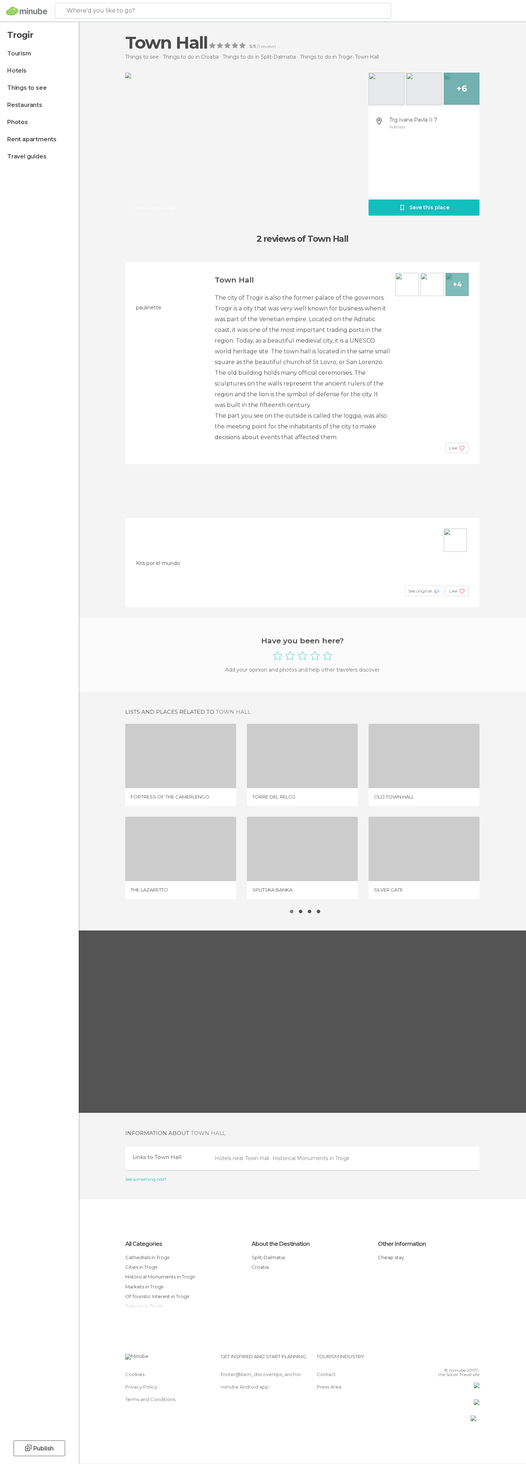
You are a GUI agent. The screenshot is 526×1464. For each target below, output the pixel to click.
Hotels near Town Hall (243, 1158)
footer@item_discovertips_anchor (261, 1374)
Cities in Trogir (141, 1267)
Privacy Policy (141, 1387)
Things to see (27, 87)
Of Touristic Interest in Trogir (157, 1296)
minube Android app (245, 1387)
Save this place (429, 207)
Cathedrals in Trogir (147, 1257)
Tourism (19, 53)
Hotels (16, 70)
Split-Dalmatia (268, 1257)
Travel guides (26, 156)
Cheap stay (391, 1257)
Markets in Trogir (144, 1286)
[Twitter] (450, 1359)
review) (268, 46)
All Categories (143, 1244)
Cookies (135, 1374)
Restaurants (24, 105)
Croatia (260, 1267)
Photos (17, 122)
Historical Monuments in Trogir (311, 1158)
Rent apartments (32, 139)
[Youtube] (474, 1359)
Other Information (402, 1244)
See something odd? (146, 1179)
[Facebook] (438, 1359)
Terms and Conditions (150, 1399)
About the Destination (281, 1244)
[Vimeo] (462, 1359)
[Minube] (26, 11)
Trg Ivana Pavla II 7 (413, 120)
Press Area (329, 1387)
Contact (326, 1374)
